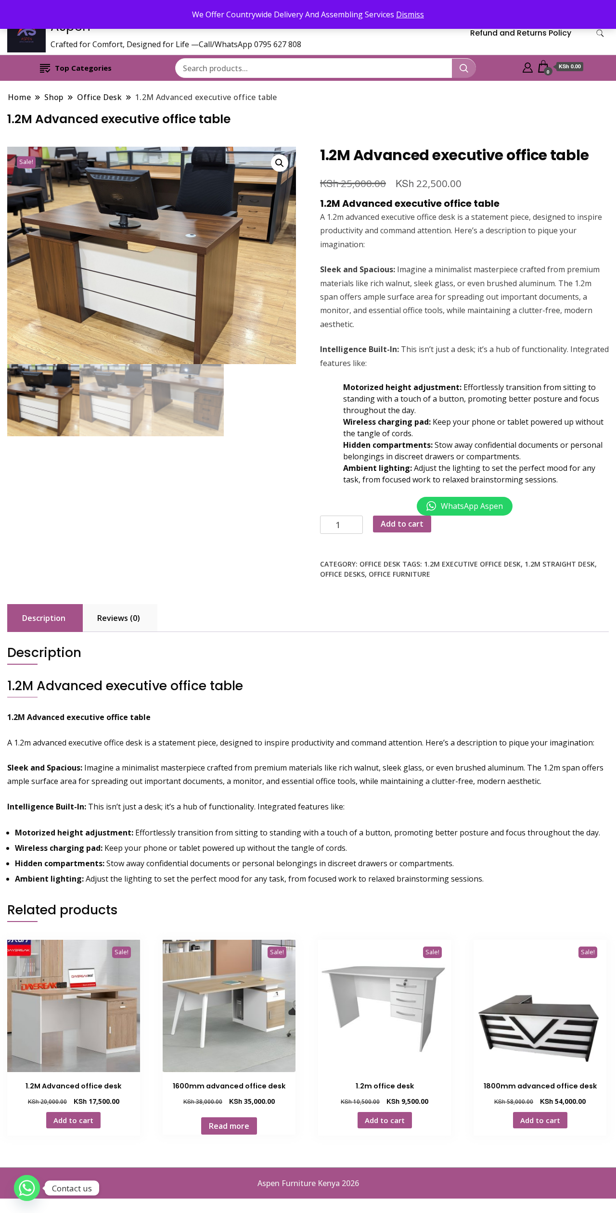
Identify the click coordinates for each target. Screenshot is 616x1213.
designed (549, 217)
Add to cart (402, 523)
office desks (342, 574)
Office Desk (379, 564)
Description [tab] (43, 618)
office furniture (399, 574)
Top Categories (83, 68)
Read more (229, 1126)
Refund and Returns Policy (520, 32)
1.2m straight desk (560, 564)
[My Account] (528, 66)
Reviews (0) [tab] (118, 618)
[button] (279, 163)
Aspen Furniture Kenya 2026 (308, 1183)
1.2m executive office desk (472, 564)
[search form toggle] (600, 33)
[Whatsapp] (27, 1188)
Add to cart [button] (73, 1120)
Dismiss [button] (410, 14)
